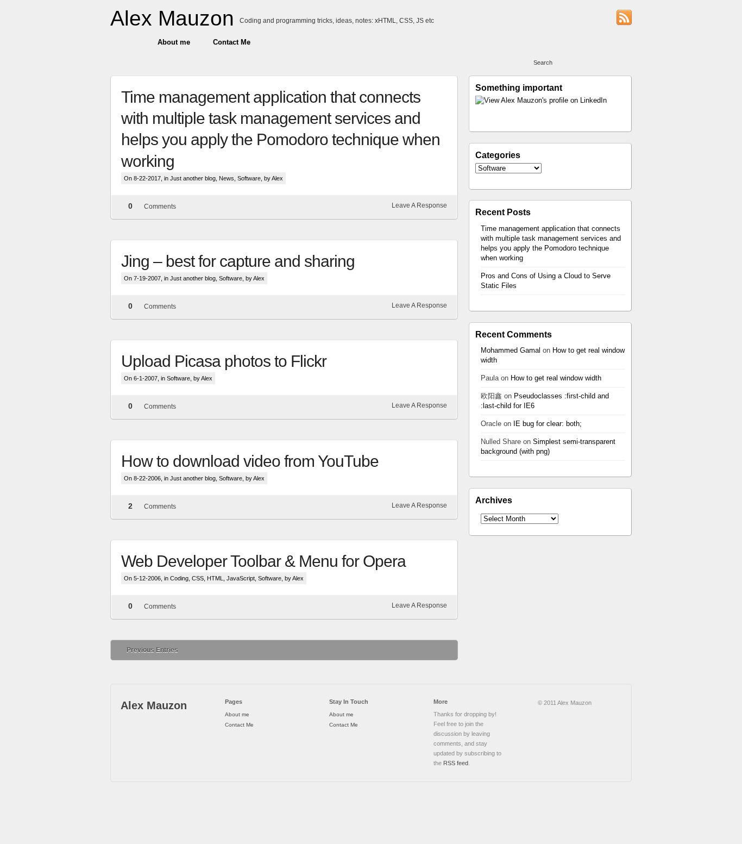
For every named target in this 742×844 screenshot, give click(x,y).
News (226, 178)
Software (249, 178)
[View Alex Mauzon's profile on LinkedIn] (550, 100)
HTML (215, 578)
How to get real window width (556, 378)
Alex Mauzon (172, 18)
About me (174, 42)
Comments (160, 206)
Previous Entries (152, 650)
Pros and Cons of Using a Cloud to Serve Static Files (546, 281)
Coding (179, 578)
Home (128, 42)
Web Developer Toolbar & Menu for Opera (263, 561)
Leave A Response (419, 205)
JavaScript (241, 578)
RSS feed (455, 763)
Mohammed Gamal (510, 350)
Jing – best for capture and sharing (238, 261)
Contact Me (231, 42)
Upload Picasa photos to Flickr (223, 361)
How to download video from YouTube (250, 461)
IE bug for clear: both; (547, 424)
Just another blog (193, 178)
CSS (198, 578)
